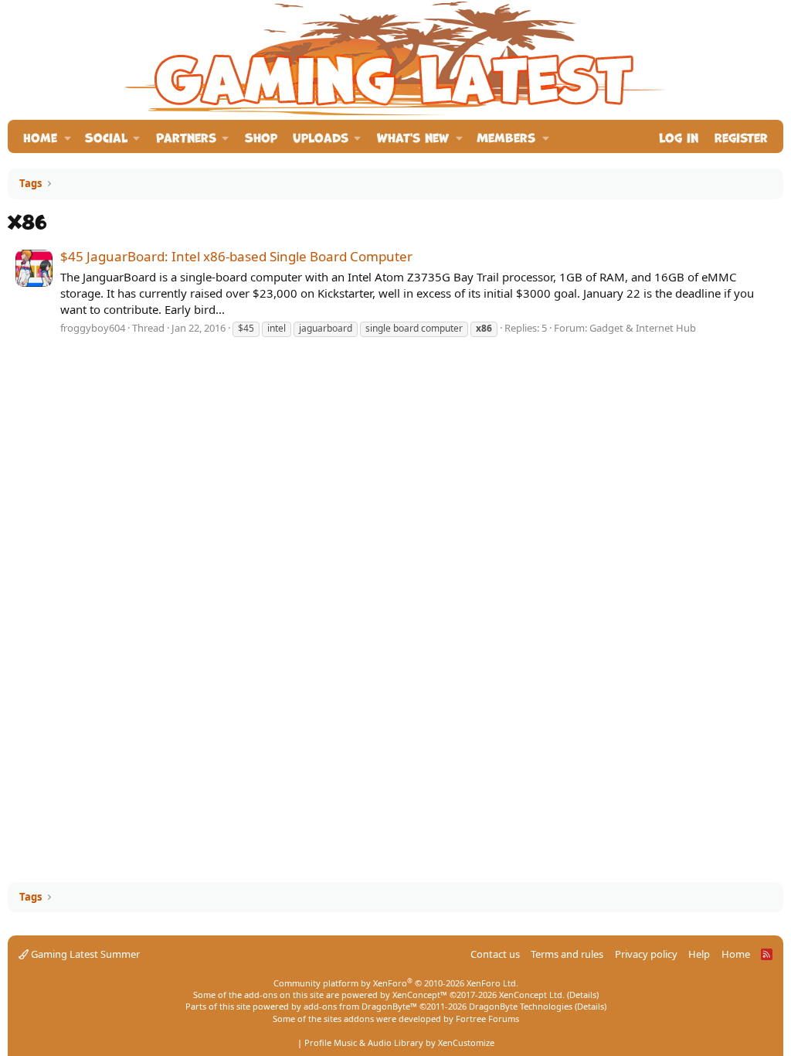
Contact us (495, 954)
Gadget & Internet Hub (642, 328)
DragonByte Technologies (520, 1006)
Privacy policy (646, 954)
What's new (413, 136)
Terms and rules (567, 954)
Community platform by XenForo (395, 983)
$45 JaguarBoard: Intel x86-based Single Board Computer (236, 256)
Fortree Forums (487, 1018)
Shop (261, 136)
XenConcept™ (419, 994)
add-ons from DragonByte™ (360, 1006)
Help (699, 954)
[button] (67, 136)
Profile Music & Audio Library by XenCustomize (399, 1042)
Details (582, 994)
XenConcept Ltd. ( (534, 994)
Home (40, 136)
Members (506, 136)
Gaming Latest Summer (84, 954)
